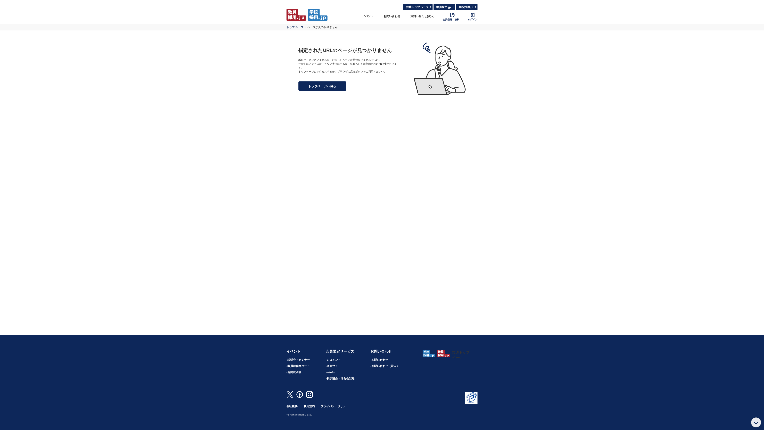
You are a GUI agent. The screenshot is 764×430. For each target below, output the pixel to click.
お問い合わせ (392, 16)
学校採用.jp (466, 7)
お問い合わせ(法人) (422, 16)
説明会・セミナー (298, 359)
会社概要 (292, 406)
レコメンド (334, 359)
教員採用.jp (443, 7)
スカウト (332, 365)
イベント (368, 16)
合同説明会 (294, 372)
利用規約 (309, 406)
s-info (331, 372)
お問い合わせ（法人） (385, 365)
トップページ (294, 27)
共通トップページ (417, 7)
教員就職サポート (298, 365)
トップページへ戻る (322, 86)
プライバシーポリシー (335, 406)
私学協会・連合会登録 (341, 378)
